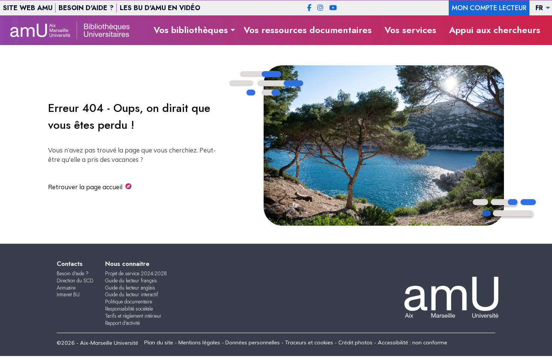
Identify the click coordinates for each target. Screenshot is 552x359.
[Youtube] (333, 7)
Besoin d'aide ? (73, 273)
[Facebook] (309, 7)
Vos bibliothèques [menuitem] (191, 29)
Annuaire (66, 287)
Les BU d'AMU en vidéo (160, 8)
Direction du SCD (75, 280)
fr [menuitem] (539, 8)
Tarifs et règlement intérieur (133, 315)
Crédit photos (355, 342)
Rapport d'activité (122, 323)
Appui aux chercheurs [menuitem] (494, 29)
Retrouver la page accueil (85, 187)
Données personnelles (252, 342)
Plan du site (158, 342)
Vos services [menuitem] (410, 29)
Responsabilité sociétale (129, 308)
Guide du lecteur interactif (131, 294)
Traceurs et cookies (309, 342)
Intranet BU (68, 294)
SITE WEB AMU (28, 8)
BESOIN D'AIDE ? (86, 8)
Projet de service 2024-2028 (136, 273)
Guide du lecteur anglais (130, 287)
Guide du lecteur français (131, 280)
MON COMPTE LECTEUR (489, 8)
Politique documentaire (128, 301)
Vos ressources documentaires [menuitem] (308, 29)
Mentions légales (199, 342)
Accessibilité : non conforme (412, 342)
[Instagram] (320, 7)
